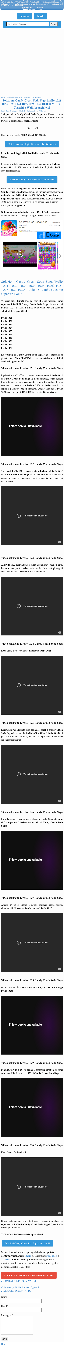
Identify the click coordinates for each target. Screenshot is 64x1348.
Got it (40, 7)
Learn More (26, 7)
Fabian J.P (42, 111)
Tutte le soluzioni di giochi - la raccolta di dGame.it (32, 143)
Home (4, 1343)
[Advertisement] (32, 62)
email (27, 1256)
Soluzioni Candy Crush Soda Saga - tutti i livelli (32, 179)
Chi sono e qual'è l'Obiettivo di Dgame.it (20, 1287)
